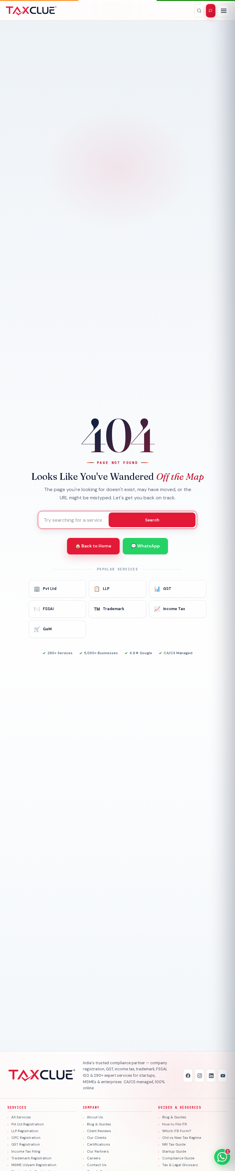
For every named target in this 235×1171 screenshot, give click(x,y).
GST (162, 588)
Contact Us (96, 1165)
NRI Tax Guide (173, 1144)
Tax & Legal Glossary (180, 1165)
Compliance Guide (178, 1158)
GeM (43, 629)
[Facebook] (188, 1075)
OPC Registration (25, 1138)
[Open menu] (223, 10)
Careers (94, 1158)
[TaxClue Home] (31, 10)
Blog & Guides (99, 1124)
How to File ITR (174, 1124)
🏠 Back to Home (93, 546)
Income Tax (169, 609)
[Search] (199, 10)
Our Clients (96, 1138)
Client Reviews (99, 1131)
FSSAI (44, 609)
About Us (95, 1117)
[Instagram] (199, 1075)
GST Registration (25, 1144)
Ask (210, 10)
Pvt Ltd (45, 588)
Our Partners (98, 1151)
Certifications (98, 1144)
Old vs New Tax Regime (181, 1138)
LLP (102, 588)
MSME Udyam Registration (33, 1165)
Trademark (109, 609)
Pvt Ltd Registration (27, 1124)
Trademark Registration (31, 1158)
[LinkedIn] (211, 1075)
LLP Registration (24, 1131)
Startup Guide (174, 1151)
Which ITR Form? (176, 1131)
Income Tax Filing (25, 1151)
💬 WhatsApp (145, 546)
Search (152, 520)
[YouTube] (223, 1075)
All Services (21, 1117)
